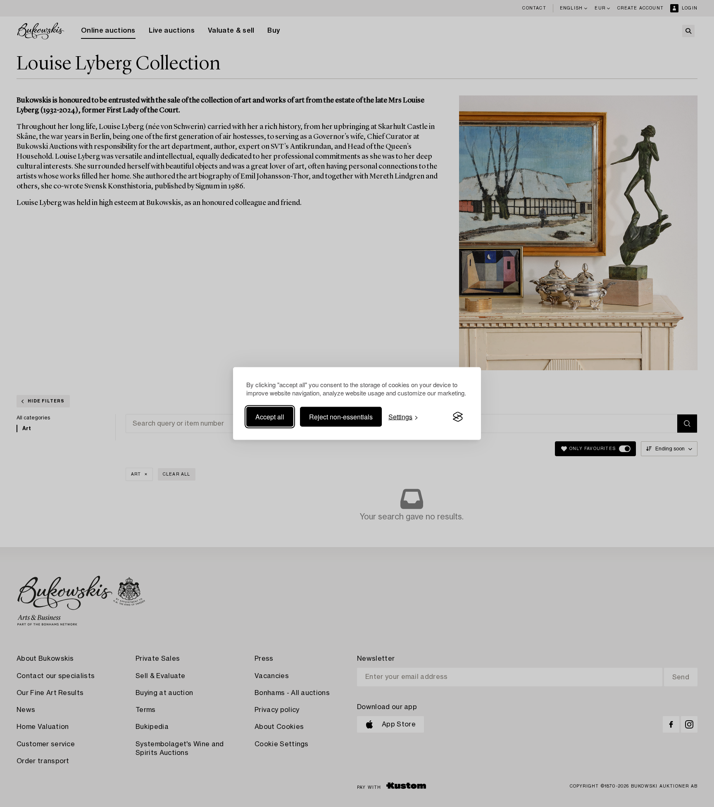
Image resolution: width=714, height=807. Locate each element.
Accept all (269, 416)
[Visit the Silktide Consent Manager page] (458, 417)
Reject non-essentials (341, 416)
